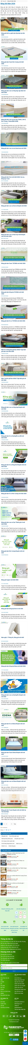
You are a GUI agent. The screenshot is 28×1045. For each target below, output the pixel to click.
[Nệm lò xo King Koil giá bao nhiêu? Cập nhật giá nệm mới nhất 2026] (14, 341)
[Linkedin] (20, 1016)
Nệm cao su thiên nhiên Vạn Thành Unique (17, 868)
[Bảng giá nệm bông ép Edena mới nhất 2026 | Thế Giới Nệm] (14, 657)
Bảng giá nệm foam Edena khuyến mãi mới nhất (13, 753)
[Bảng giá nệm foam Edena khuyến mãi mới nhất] (14, 744)
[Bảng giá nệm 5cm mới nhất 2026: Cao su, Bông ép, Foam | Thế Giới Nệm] (14, 168)
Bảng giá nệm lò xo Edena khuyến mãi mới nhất (13, 724)
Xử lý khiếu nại (18, 978)
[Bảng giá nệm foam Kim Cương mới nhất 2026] (14, 53)
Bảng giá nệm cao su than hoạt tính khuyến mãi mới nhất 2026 (13, 235)
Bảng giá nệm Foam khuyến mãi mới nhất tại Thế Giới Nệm (13, 810)
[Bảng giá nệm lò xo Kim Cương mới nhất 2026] (14, 485)
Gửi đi (14, 971)
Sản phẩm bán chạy (5, 995)
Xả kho (2, 989)
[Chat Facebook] (25, 1035)
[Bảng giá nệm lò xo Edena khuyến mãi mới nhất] (14, 715)
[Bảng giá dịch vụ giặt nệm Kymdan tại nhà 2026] (14, 24)
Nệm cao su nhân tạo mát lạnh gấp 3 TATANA (15, 883)
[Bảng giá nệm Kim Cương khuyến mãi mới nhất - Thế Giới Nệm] (14, 542)
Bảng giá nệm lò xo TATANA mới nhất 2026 (13, 321)
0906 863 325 (15, 947)
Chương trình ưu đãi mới (6, 954)
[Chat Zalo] (25, 1031)
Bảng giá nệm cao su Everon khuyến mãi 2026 (14, 206)
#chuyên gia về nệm (19, 838)
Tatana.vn (17, 1005)
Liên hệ (2, 1005)
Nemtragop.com (18, 1003)
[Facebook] (7, 1016)
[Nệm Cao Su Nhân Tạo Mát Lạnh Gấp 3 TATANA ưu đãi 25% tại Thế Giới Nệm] (4, 885)
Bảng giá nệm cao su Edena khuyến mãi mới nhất (13, 782)
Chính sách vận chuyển (20, 985)
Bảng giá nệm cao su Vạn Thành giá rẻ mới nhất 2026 (13, 523)
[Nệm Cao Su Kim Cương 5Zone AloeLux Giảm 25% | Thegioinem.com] (4, 878)
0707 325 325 (16, 945)
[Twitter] (24, 1016)
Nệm (2, 980)
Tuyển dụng (3, 1003)
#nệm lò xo (4, 846)
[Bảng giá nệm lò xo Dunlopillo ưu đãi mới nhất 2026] (14, 427)
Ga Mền (2, 981)
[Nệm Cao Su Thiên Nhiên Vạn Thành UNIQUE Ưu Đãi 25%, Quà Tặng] (4, 870)
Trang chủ (4, 1)
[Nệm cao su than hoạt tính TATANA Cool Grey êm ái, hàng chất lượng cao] (4, 855)
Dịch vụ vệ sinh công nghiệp (5, 992)
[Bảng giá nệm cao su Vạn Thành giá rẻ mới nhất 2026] (14, 513)
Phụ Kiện (3, 985)
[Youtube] (14, 1016)
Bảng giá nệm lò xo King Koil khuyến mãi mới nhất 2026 (13, 465)
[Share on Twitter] (6, 830)
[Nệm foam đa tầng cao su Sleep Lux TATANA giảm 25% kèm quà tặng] (4, 863)
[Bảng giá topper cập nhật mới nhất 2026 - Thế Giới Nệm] (14, 571)
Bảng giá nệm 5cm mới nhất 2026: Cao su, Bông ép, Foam (13, 177)
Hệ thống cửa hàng (5, 1007)
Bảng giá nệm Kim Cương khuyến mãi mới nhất (12, 551)
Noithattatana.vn (18, 1007)
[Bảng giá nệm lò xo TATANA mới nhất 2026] (14, 312)
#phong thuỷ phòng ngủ (7, 838)
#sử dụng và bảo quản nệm (7, 841)
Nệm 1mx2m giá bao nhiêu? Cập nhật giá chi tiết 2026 (13, 379)
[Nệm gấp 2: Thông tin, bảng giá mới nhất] (14, 628)
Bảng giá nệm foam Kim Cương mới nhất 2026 (12, 62)
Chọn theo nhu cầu (5, 978)
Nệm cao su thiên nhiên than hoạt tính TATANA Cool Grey (16, 853)
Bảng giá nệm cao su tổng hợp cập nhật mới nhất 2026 (13, 91)
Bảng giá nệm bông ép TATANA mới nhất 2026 (12, 293)
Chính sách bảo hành (19, 983)
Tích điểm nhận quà (5, 960)
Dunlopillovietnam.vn (19, 1001)
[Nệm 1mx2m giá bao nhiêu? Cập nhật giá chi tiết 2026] (14, 369)
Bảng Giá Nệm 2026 (11, 1)
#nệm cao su (19, 843)
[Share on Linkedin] (8, 830)
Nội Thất (3, 987)
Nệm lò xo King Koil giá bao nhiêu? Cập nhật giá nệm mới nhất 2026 (13, 350)
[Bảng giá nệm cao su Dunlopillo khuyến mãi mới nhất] (14, 686)
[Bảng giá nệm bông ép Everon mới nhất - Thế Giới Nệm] (14, 600)
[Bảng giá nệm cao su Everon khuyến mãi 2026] (14, 197)
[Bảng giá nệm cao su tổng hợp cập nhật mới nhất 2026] (14, 82)
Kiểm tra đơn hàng (19, 993)
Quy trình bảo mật (19, 991)
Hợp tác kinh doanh (19, 981)
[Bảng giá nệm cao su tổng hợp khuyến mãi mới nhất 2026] (14, 398)
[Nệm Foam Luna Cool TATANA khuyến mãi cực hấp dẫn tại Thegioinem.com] (4, 893)
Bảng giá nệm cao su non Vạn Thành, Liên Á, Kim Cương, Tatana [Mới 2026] (13, 120)
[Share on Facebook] (4, 830)
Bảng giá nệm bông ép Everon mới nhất (12, 608)
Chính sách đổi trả (19, 987)
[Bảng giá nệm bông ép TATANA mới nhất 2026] (14, 283)
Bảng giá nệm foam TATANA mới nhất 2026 (13, 263)
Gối (1, 983)
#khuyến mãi (4, 836)
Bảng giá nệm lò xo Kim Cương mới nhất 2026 (13, 493)
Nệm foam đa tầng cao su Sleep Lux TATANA (15, 861)
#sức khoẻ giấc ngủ (14, 836)
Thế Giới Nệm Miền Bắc (20, 1009)
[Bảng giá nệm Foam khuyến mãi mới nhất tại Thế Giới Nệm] (14, 801)
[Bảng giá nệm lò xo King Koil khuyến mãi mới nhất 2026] (14, 456)
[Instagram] (17, 1016)
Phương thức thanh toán (20, 989)
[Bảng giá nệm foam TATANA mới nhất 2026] (14, 254)
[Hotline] (25, 1039)
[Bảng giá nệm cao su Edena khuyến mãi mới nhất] (14, 772)
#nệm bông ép (12, 846)
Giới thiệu (3, 1001)
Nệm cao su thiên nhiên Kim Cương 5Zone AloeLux (17, 876)
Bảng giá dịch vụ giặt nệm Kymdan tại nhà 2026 (13, 34)
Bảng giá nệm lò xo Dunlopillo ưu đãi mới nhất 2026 (12, 436)
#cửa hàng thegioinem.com (7, 843)
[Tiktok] (10, 1016)
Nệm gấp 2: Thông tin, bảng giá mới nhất (12, 637)
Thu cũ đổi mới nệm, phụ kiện (7, 956)
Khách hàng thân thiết (19, 980)
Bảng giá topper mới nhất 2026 (9, 580)
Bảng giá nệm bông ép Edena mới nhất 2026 (13, 666)
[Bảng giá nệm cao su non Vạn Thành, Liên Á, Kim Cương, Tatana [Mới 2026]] (14, 111)
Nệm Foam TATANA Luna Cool (14, 890)
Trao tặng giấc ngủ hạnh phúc (7, 958)
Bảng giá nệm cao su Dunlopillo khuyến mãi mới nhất (13, 695)
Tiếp (15, 824)
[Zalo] (3, 1016)
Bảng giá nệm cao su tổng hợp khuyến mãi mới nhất (13, 408)
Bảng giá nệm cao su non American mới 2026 (13, 148)
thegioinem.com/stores (15, 949)
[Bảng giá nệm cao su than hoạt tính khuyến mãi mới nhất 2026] (14, 226)
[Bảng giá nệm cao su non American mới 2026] (14, 139)
